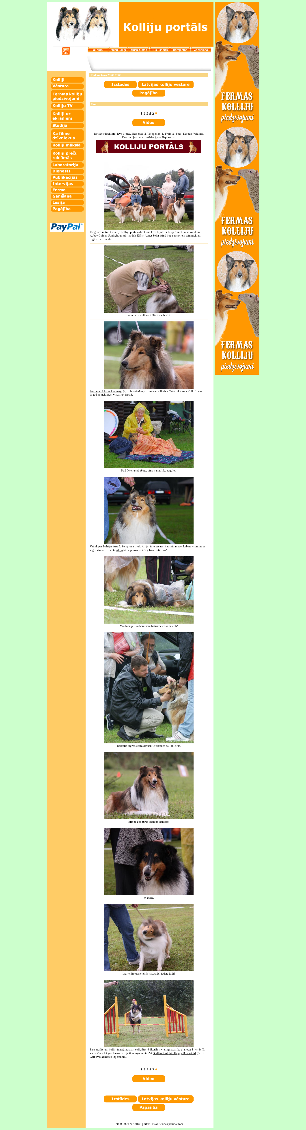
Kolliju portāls (141, 1124)
